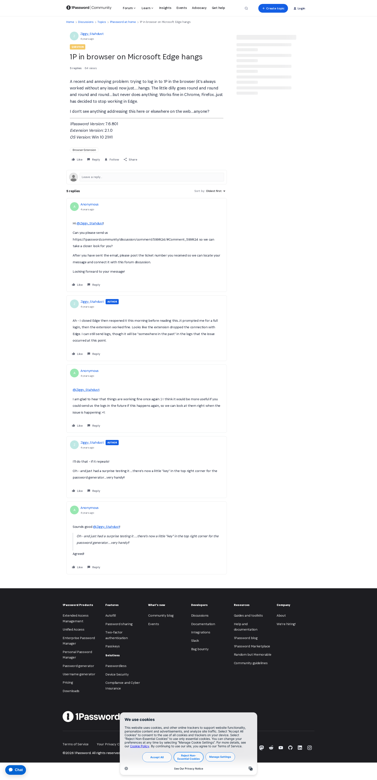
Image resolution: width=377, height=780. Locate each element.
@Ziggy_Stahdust (90, 223)
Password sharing (119, 624)
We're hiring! (286, 624)
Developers (199, 605)
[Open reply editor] (147, 177)
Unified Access (73, 629)
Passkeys (112, 646)
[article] (146, 245)
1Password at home (123, 22)
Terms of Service (76, 744)
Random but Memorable (252, 654)
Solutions (112, 655)
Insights (165, 8)
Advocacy (199, 8)
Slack (195, 640)
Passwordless (115, 666)
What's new (156, 605)
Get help (218, 8)
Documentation (203, 624)
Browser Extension (84, 150)
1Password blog (246, 638)
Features (112, 605)
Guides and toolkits (248, 615)
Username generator (79, 674)
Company (283, 605)
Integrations (200, 632)
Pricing (68, 682)
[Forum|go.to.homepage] (88, 8)
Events (182, 8)
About (281, 615)
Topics (102, 22)
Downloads (71, 691)
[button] (273, 8)
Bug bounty (200, 649)
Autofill (110, 615)
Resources (242, 605)
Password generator (78, 666)
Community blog (161, 615)
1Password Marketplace (252, 646)
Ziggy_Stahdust (92, 33)
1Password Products (78, 605)
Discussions (85, 22)
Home (70, 22)
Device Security (117, 674)
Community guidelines (251, 663)
